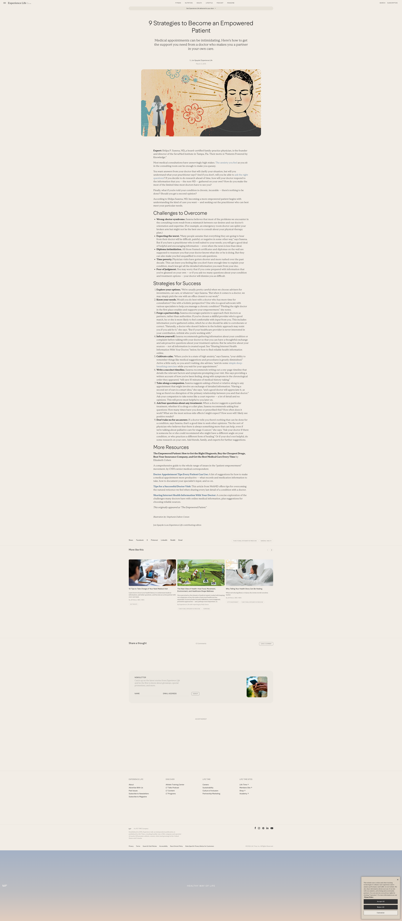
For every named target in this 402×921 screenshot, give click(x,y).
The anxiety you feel (226, 162)
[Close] (397, 879)
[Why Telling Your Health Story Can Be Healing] (249, 579)
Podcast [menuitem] (220, 3)
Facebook (140, 540)
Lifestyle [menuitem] (209, 3)
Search (382, 3)
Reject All (380, 907)
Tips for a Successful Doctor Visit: (172, 486)
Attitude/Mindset (232, 602)
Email (180, 540)
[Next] (271, 550)
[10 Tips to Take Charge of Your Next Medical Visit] (152, 580)
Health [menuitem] (199, 3)
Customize (381, 913)
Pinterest (154, 540)
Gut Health (133, 604)
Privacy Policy (368, 897)
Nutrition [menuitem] (189, 3)
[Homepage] (19, 3)
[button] (4, 3)
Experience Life (206, 60)
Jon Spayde (196, 60)
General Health (266, 540)
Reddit (172, 540)
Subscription (392, 3)
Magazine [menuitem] (230, 3)
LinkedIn (164, 540)
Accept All (381, 901)
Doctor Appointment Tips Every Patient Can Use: (181, 474)
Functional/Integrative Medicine (245, 540)
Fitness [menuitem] (178, 3)
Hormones (206, 608)
